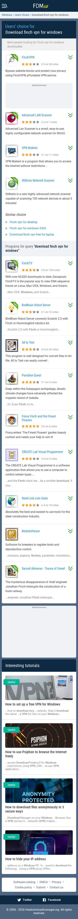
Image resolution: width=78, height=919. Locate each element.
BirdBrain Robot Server (36, 305)
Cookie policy (23, 887)
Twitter (27, 900)
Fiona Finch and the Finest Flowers (39, 418)
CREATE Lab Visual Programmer (42, 452)
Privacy (56, 882)
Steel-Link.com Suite (35, 498)
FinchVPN (28, 57)
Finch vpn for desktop (23, 222)
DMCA (44, 882)
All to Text (28, 342)
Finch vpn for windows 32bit (28, 228)
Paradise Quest (31, 375)
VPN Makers (30, 148)
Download (70, 57)
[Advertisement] (39, 96)
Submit (40, 887)
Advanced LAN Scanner (37, 115)
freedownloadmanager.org (42, 909)
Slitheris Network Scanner (38, 180)
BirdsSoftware (31, 531)
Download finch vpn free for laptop (32, 234)
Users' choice (22, 15)
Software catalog (24, 882)
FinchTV (27, 263)
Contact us (56, 887)
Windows (7, 15)
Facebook (54, 900)
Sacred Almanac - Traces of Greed (43, 568)
